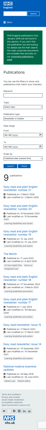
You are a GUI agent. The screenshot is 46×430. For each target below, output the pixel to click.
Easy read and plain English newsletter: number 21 (21, 188)
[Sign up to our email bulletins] (4, 412)
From (6, 130)
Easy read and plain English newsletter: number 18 (21, 278)
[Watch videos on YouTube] (29, 412)
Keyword (8, 91)
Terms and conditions (11, 394)
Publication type (12, 114)
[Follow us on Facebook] (14, 412)
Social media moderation (13, 400)
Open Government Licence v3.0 (16, 405)
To (5, 142)
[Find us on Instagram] (19, 412)
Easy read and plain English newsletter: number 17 (21, 301)
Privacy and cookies (11, 397)
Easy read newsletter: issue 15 (22, 324)
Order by (8, 154)
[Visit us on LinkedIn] (24, 412)
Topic (6, 102)
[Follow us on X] (9, 412)
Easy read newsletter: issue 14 (22, 344)
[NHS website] (9, 423)
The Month (10, 253)
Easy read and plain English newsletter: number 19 (21, 233)
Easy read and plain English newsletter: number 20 (21, 207)
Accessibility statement (12, 402)
